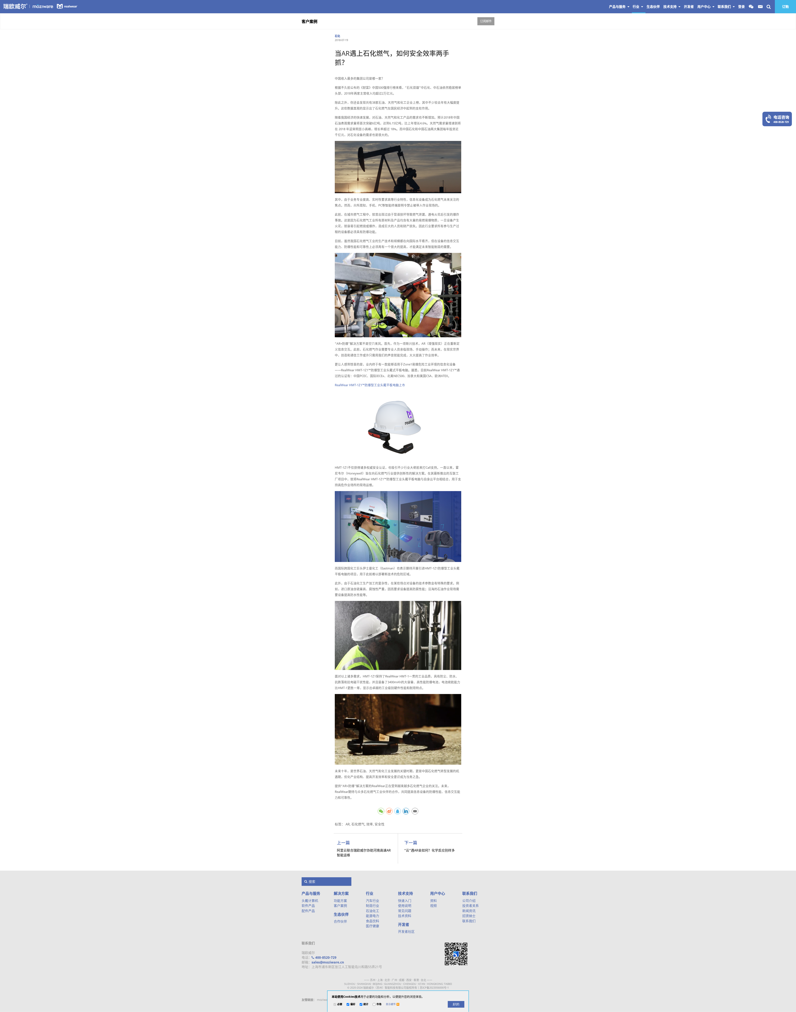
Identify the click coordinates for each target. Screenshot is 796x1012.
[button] (392, 1004)
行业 (636, 6)
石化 (337, 36)
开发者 (403, 924)
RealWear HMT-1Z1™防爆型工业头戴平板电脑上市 (370, 385)
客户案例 (309, 21)
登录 (741, 6)
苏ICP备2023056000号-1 (434, 987)
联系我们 (725, 6)
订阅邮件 (486, 21)
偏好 (352, 1004)
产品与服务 (617, 6)
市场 (378, 1004)
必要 (339, 1004)
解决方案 (341, 893)
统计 (365, 1004)
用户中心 (704, 6)
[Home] (40, 6)
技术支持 (670, 6)
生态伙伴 (341, 914)
